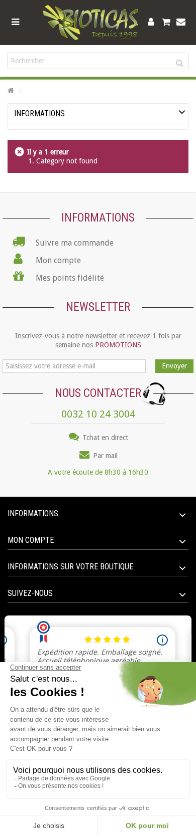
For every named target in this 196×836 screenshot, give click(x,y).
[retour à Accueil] (11, 90)
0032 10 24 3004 (98, 414)
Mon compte (31, 540)
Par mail (104, 456)
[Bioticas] (90, 22)
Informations (39, 113)
